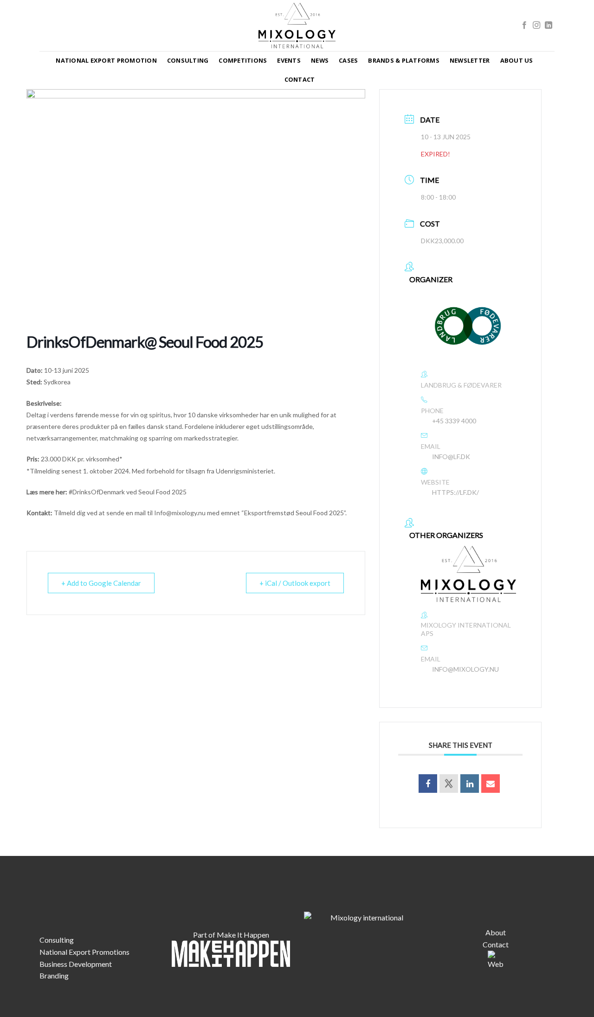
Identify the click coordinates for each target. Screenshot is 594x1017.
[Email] (490, 783)
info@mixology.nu (465, 669)
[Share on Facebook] (428, 783)
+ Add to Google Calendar (101, 583)
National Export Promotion (106, 60)
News (320, 60)
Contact (299, 79)
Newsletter (470, 60)
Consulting (188, 60)
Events (289, 60)
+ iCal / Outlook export (294, 583)
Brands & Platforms (403, 60)
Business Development (75, 963)
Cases (348, 60)
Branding (54, 975)
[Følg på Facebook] (524, 25)
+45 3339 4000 (454, 421)
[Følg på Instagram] (536, 25)
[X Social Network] (448, 783)
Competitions (243, 60)
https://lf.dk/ (455, 492)
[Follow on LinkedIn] (548, 25)
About (495, 932)
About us (516, 60)
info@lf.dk (451, 456)
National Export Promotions (84, 951)
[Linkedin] (469, 783)
